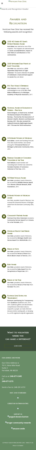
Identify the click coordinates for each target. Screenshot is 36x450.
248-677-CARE (16, 376)
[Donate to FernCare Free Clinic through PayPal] (18, 416)
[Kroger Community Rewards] (18, 422)
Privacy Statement (18, 445)
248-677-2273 (7, 381)
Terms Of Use (29, 443)
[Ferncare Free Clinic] (17, 1)
